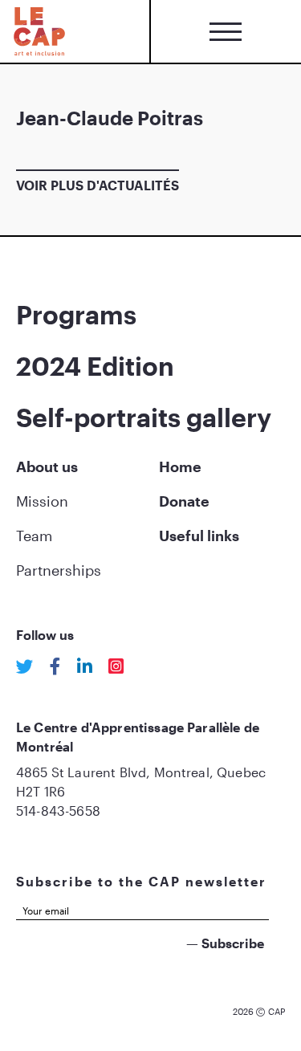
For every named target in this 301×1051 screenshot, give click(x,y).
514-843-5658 (58, 810)
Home (180, 466)
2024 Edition (95, 366)
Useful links (199, 535)
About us (47, 466)
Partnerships (58, 570)
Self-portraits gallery (143, 417)
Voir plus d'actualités (97, 185)
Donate (184, 501)
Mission (42, 501)
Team (34, 535)
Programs (76, 314)
